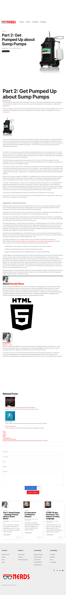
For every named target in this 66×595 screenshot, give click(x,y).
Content (21, 22)
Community (35, 22)
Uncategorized (6, 51)
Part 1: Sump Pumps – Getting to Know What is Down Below (11, 516)
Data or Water (8, 421)
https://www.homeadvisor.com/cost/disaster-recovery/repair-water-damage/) (33, 241)
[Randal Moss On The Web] (21, 330)
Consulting (43, 22)
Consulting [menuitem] (52, 554)
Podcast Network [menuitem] (38, 562)
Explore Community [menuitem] (38, 554)
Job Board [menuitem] (20, 557)
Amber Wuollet (28, 519)
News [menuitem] (3, 559)
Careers (28, 22)
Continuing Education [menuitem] (23, 559)
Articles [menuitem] (3, 557)
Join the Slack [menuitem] (37, 559)
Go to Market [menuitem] (53, 562)
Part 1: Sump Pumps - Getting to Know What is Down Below (20, 407)
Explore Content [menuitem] (5, 554)
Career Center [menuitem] (21, 554)
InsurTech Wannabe (10, 426)
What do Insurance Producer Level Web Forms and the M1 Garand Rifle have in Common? (25, 440)
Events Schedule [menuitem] (38, 557)
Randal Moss (5, 48)
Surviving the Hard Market (9, 439)
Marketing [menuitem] (52, 557)
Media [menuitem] (3, 562)
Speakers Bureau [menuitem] (38, 564)
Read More (18, 537)
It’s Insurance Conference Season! (30, 515)
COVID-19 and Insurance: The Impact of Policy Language (53, 516)
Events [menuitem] (51, 559)
